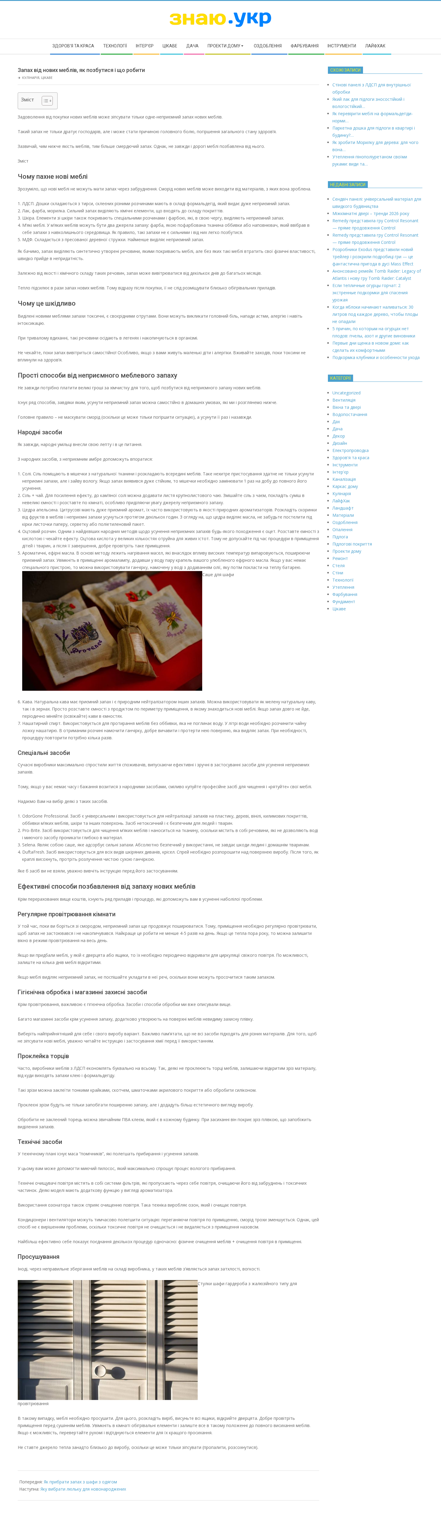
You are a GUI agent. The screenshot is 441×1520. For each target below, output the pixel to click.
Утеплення (343, 587)
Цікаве (46, 77)
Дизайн (339, 443)
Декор (338, 436)
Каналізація (344, 479)
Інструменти (345, 465)
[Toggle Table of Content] (44, 101)
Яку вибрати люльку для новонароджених (83, 1489)
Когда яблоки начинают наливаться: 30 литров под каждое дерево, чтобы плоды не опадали (375, 314)
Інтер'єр (340, 472)
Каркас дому (345, 486)
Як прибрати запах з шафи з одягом (80, 1482)
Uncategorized (346, 393)
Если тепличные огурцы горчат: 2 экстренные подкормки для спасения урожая (370, 293)
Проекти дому (346, 551)
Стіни (337, 573)
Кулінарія (30, 77)
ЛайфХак (341, 501)
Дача (337, 429)
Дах (336, 421)
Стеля (338, 565)
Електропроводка (350, 450)
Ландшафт (343, 508)
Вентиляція (344, 400)
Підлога (340, 537)
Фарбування (344, 594)
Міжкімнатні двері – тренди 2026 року (370, 213)
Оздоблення (345, 522)
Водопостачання (349, 414)
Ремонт (340, 558)
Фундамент (343, 601)
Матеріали (343, 515)
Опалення (342, 529)
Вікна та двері (346, 407)
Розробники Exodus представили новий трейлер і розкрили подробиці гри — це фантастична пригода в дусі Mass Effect (372, 257)
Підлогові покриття (352, 544)
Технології (343, 580)
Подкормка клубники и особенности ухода (376, 357)
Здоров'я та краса (350, 457)
